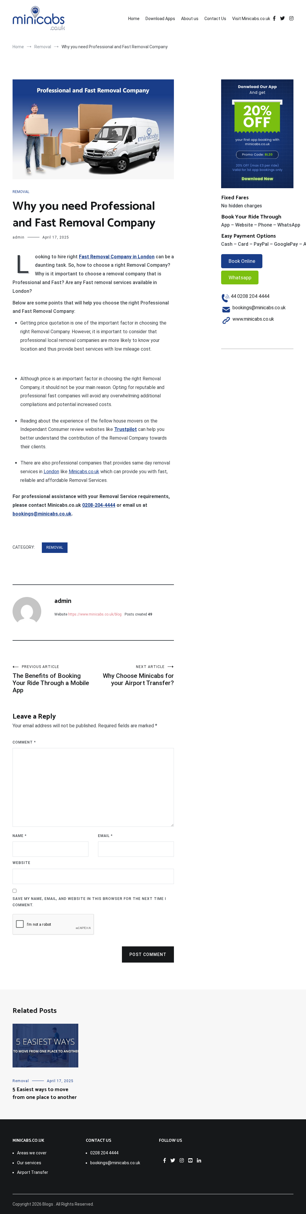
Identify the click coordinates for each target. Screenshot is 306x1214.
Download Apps (160, 18)
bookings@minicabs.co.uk (42, 514)
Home (134, 18)
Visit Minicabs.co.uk (251, 18)
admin (19, 237)
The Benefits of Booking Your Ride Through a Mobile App (51, 679)
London (51, 471)
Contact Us (215, 18)
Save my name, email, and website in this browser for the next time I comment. (89, 902)
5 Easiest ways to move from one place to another (45, 1093)
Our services (29, 1162)
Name (20, 836)
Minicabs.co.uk (84, 471)
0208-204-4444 (98, 505)
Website (21, 863)
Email (105, 836)
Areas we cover (32, 1152)
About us (189, 18)
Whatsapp (240, 277)
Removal (21, 192)
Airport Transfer (32, 1172)
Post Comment (147, 954)
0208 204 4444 (104, 1152)
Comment (24, 742)
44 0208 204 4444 (250, 296)
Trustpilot (125, 429)
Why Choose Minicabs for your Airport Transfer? (138, 676)
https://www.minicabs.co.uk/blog (95, 614)
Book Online (242, 261)
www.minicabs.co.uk (253, 319)
